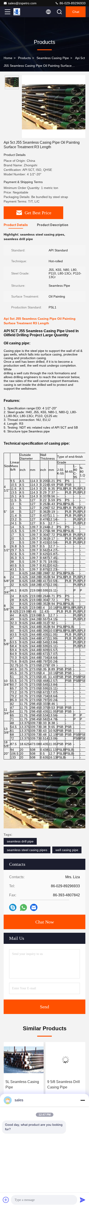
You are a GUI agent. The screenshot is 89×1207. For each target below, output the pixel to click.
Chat (75, 12)
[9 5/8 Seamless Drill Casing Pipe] (24, 1059)
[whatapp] (23, 907)
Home (8, 58)
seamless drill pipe (20, 841)
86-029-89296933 (72, 3)
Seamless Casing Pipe (53, 58)
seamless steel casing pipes (27, 850)
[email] (34, 907)
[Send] (82, 1200)
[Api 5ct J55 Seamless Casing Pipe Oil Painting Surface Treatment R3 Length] (53, 106)
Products (24, 58)
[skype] (13, 907)
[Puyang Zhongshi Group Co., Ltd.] (22, 11)
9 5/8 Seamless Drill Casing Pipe (21, 1084)
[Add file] (6, 1200)
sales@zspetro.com (22, 3)
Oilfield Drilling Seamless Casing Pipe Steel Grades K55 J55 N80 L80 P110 (62, 1085)
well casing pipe (66, 850)
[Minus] (82, 1100)
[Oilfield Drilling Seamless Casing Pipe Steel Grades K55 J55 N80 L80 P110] (65, 1059)
